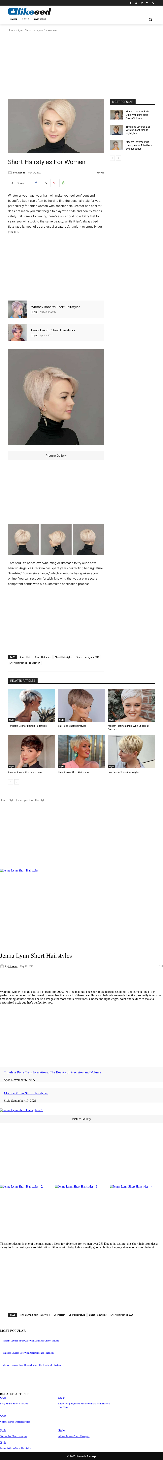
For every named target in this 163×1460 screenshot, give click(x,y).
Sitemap (91, 1456)
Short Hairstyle (43, 657)
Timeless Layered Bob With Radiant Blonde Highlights (138, 130)
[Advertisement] (81, 65)
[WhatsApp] (63, 183)
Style (20, 30)
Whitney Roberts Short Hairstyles (55, 307)
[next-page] (118, 158)
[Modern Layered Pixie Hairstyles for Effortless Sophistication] (116, 145)
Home (11, 30)
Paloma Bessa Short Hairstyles (25, 772)
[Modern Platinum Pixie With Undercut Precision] (131, 705)
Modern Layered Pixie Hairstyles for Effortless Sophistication (139, 145)
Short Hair (25, 657)
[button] (150, 19)
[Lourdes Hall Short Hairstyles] (131, 751)
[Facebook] (130, 3)
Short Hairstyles (63, 657)
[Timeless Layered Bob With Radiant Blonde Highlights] (116, 130)
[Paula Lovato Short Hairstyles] (17, 332)
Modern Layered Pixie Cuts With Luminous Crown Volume (137, 115)
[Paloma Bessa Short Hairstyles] (31, 751)
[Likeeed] (10, 173)
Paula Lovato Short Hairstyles (53, 330)
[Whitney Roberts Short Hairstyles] (17, 309)
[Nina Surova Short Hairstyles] (81, 751)
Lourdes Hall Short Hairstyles (124, 772)
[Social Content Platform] (35, 11)
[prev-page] (112, 158)
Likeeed (20, 172)
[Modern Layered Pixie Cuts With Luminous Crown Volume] (116, 114)
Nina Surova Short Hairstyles (73, 772)
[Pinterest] (142, 3)
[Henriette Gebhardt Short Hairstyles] (31, 705)
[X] (152, 3)
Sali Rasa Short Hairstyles (72, 726)
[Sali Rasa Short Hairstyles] (81, 705)
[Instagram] (136, 3)
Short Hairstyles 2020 (87, 657)
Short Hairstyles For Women (25, 662)
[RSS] (147, 3)
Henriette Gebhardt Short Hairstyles (27, 726)
